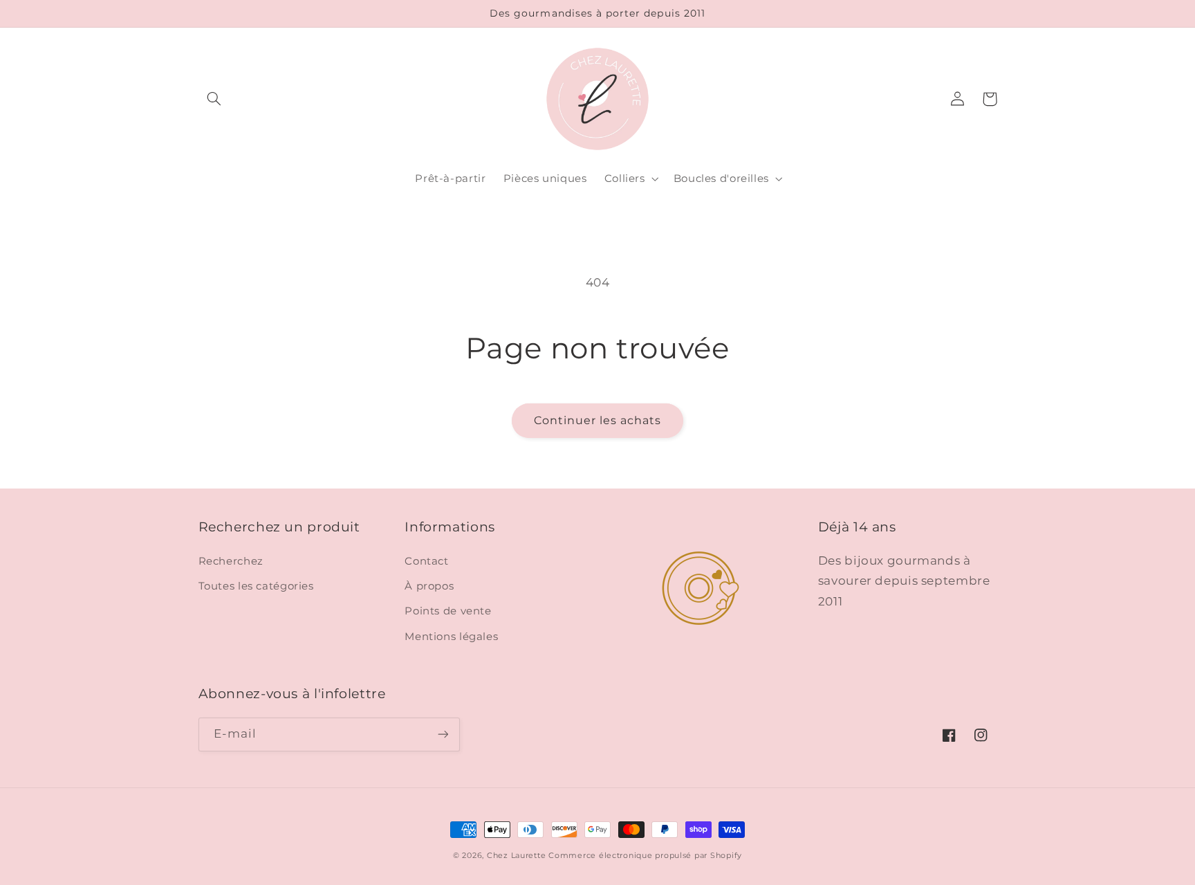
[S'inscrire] (442, 734)
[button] (214, 99)
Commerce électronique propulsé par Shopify (645, 855)
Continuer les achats (598, 420)
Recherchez (230, 561)
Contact (426, 561)
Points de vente (448, 611)
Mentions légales (451, 636)
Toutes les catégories (256, 586)
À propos (429, 586)
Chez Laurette (516, 855)
